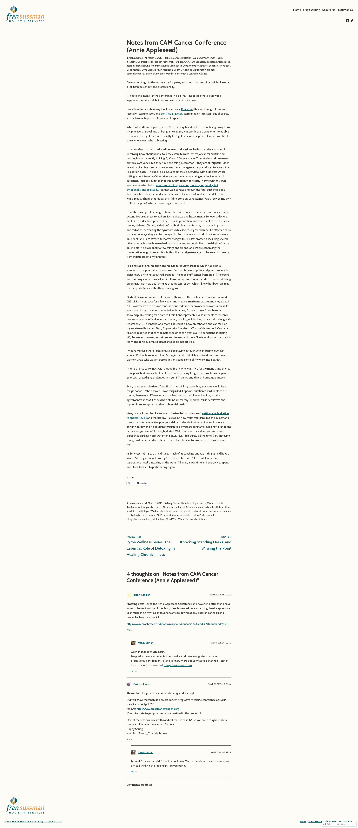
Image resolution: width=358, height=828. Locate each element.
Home (297, 10)
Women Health (215, 57)
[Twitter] (352, 20)
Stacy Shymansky (136, 73)
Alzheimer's (169, 61)
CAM (186, 61)
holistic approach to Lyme (174, 65)
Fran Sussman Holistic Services (20, 821)
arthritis (179, 61)
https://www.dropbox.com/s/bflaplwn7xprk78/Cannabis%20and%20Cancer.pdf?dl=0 (177, 624)
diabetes (210, 61)
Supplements (199, 57)
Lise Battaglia (134, 69)
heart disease (133, 65)
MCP (159, 69)
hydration (194, 65)
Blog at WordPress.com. (50, 821)
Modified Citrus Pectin (194, 69)
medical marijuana (172, 69)
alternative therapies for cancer (145, 61)
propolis (211, 69)
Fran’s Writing (311, 10)
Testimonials (346, 10)
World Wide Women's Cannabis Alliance (186, 73)
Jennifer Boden (208, 65)
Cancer (176, 57)
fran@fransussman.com (178, 665)
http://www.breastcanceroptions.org (157, 708)
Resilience (187, 109)
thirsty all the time (155, 73)
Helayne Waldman (150, 65)
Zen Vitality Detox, (172, 113)
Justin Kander (223, 65)
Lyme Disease (149, 69)
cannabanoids (197, 61)
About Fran (328, 10)
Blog (169, 57)
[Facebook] (348, 20)
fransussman (136, 57)
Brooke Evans (141, 684)
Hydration (186, 57)
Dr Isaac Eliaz (223, 61)
